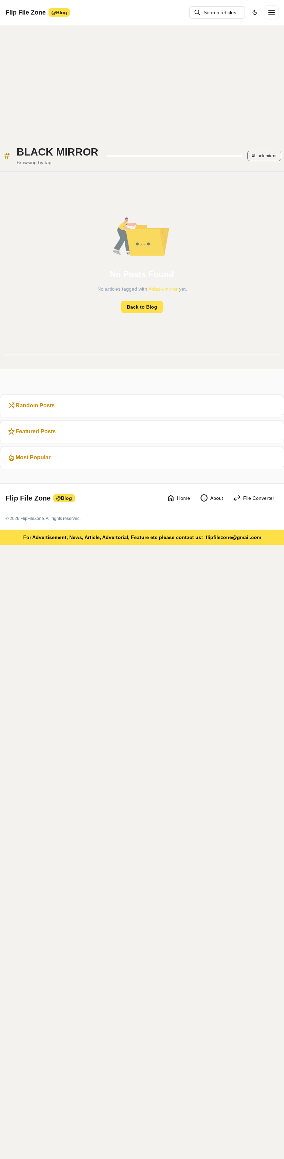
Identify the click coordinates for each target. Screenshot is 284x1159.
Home (178, 498)
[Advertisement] (142, 80)
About (211, 498)
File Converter (253, 498)
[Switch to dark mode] (255, 12)
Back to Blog (142, 307)
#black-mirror (264, 155)
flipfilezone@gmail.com (233, 537)
